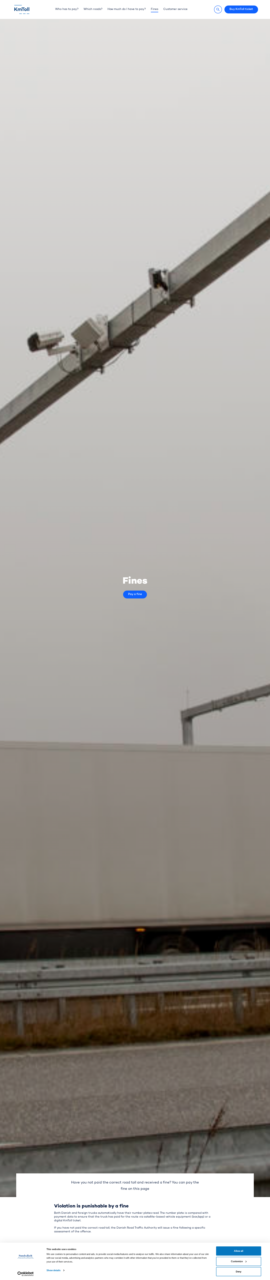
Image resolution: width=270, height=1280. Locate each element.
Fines (154, 9)
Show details (53, 1270)
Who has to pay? (66, 9)
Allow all (238, 1251)
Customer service (175, 9)
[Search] (218, 9)
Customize (237, 1261)
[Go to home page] (27, 9)
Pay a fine (135, 594)
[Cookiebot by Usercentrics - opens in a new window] (25, 1273)
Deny (238, 1271)
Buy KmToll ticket (241, 9)
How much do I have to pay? (126, 9)
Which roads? (93, 9)
